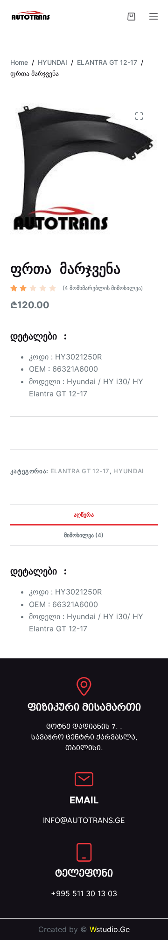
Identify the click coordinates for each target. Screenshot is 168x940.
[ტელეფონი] (84, 852)
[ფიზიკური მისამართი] (84, 686)
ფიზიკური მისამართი (84, 707)
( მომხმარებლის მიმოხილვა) (103, 287)
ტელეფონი (84, 873)
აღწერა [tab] (84, 514)
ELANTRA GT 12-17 (80, 471)
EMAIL (84, 800)
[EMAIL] (84, 779)
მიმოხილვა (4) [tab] (84, 535)
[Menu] (153, 16)
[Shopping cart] (131, 17)
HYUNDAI (128, 471)
